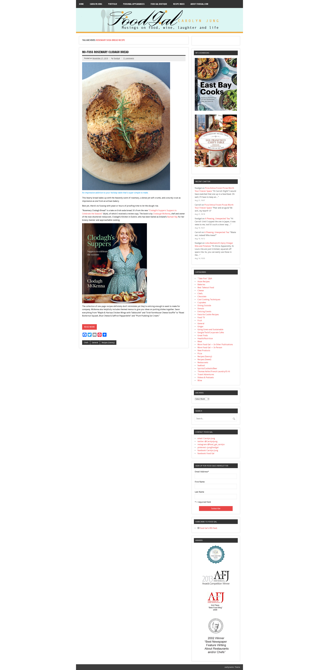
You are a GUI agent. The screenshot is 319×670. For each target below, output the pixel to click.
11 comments (128, 58)
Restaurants (203, 362)
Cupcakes (202, 302)
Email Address (202, 472)
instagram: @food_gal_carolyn (211, 444)
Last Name (199, 492)
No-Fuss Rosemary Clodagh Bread (105, 52)
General (95, 343)
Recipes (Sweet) (204, 359)
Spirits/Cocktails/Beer (207, 368)
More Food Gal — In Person (210, 347)
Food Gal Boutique (159, 4)
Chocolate (202, 296)
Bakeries (201, 284)
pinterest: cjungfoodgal (208, 447)
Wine (200, 380)
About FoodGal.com (199, 4)
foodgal (117, 58)
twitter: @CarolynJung (207, 441)
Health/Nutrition (205, 338)
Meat (200, 341)
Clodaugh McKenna (161, 214)
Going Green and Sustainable (210, 329)
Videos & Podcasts (206, 377)
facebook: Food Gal (206, 453)
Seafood (201, 365)
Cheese (201, 290)
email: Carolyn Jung (206, 438)
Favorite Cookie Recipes (208, 314)
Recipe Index (178, 4)
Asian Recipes (204, 281)
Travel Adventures (206, 374)
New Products (204, 350)
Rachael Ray (172, 217)
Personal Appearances (134, 4)
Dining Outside (204, 305)
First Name (200, 482)
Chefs (86, 343)
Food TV (201, 317)
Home (81, 4)
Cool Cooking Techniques (209, 299)
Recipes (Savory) (108, 343)
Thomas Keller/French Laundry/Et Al (214, 371)
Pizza (200, 353)
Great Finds (203, 335)
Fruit (200, 320)
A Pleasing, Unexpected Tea (217, 218)
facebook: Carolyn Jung (208, 450)
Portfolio (112, 4)
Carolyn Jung (96, 4)
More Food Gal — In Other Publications (215, 344)
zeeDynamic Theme (232, 667)
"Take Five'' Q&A (205, 278)
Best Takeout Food (206, 287)
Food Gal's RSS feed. (208, 528)
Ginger (200, 326)
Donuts (201, 308)
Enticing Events (204, 311)
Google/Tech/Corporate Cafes (211, 332)
